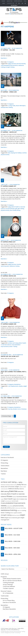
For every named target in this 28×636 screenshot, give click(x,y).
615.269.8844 (14, 5)
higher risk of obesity (18, 499)
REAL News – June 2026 (12, 541)
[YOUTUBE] (25, 3)
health (2, 499)
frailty (13, 105)
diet (9, 153)
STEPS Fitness (14, 12)
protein (13, 508)
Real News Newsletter (9, 609)
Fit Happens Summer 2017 (8, 186)
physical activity (5, 154)
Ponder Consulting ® (16, 632)
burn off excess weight (12, 486)
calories (21, 486)
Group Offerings (8, 584)
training (18, 515)
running (24, 510)
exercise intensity (21, 63)
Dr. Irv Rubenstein (8, 593)
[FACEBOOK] (16, 3)
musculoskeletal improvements (9, 65)
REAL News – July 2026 (12, 535)
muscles (18, 264)
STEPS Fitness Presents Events (12, 578)
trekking (10, 107)
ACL (17, 482)
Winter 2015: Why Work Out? (10, 356)
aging (9, 63)
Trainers (3, 474)
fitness (9, 496)
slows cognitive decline (16, 512)
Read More (4, 58)
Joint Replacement (13, 386)
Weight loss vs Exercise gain (12, 517)
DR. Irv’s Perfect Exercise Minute (12, 580)
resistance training (14, 266)
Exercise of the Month (7, 457)
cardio (24, 486)
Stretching (14, 515)
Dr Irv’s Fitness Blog (8, 600)
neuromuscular (5, 266)
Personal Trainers (6, 591)
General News (5, 466)
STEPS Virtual (5, 574)
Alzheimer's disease (5, 484)
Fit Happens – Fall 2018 (8, 50)
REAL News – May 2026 (12, 548)
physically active (6, 508)
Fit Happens (10, 62)
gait (16, 208)
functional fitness (10, 208)
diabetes (21, 488)
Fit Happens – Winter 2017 (9, 132)
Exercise (13, 63)
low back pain (8, 501)
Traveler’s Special (8, 588)
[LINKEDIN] (22, 3)
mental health (14, 501)
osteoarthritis (10, 506)
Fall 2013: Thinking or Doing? (10, 398)
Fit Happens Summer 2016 (8, 324)
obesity (21, 386)
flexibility (14, 496)
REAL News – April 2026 (13, 554)
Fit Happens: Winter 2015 (8, 276)
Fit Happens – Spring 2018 (9, 92)
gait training (21, 208)
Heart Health (8, 499)
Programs (4, 577)
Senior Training (13, 346)
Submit (6, 447)
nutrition (24, 153)
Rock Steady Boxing (15, 210)
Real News (4, 471)
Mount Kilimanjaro (20, 105)
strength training (9, 67)
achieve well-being (13, 343)
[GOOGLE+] (19, 3)
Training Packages (8, 582)
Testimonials (5, 596)
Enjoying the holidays (16, 153)
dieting (6, 491)
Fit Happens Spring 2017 (8, 242)
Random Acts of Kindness (20, 409)
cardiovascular (4, 488)
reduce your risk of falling (20, 508)
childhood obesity (13, 489)
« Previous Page (6, 416)
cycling (10, 105)
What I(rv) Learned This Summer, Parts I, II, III (13, 372)
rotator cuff (19, 510)
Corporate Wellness (9, 586)
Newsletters (17, 384)
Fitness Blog (4, 463)
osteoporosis (4, 107)
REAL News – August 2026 (13, 528)
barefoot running (13, 484)
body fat (20, 485)
